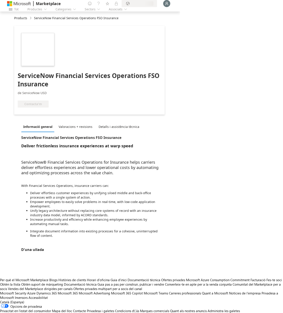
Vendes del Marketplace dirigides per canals (40, 288)
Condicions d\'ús (127, 311)
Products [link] (20, 18)
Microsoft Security (13, 293)
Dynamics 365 (46, 293)
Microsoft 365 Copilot (127, 293)
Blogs (53, 280)
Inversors (21, 297)
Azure (31, 293)
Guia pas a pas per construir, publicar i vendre (131, 284)
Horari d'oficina (98, 280)
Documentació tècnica (144, 280)
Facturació (258, 280)
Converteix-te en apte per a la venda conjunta (198, 284)
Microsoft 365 (68, 293)
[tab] (39, 126)
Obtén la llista (10, 284)
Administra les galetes (224, 311)
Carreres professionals (185, 293)
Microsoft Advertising (94, 293)
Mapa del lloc (62, 311)
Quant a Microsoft (215, 293)
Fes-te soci (274, 280)
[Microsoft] (19, 3)
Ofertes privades (173, 280)
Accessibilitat (38, 297)
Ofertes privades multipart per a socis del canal (107, 288)
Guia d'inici (119, 280)
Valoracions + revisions (75, 127)
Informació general (37, 127)
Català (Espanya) (12, 302)
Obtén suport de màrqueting (42, 284)
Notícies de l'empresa (245, 293)
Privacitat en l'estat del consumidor (25, 311)
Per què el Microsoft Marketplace (24, 280)
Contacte (79, 311)
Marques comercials (154, 311)
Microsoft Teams (156, 293)
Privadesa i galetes (100, 311)
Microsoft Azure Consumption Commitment (218, 280)
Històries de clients (72, 280)
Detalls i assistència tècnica (119, 127)
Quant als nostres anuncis (188, 311)
